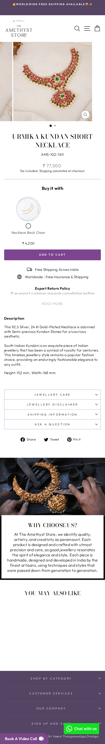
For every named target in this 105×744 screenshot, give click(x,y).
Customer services (51, 693)
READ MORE (52, 303)
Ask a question (52, 424)
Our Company (51, 708)
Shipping (45, 171)
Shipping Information (52, 414)
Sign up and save (51, 723)
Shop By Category (51, 678)
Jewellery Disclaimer (52, 404)
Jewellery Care (52, 394)
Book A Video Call (22, 738)
